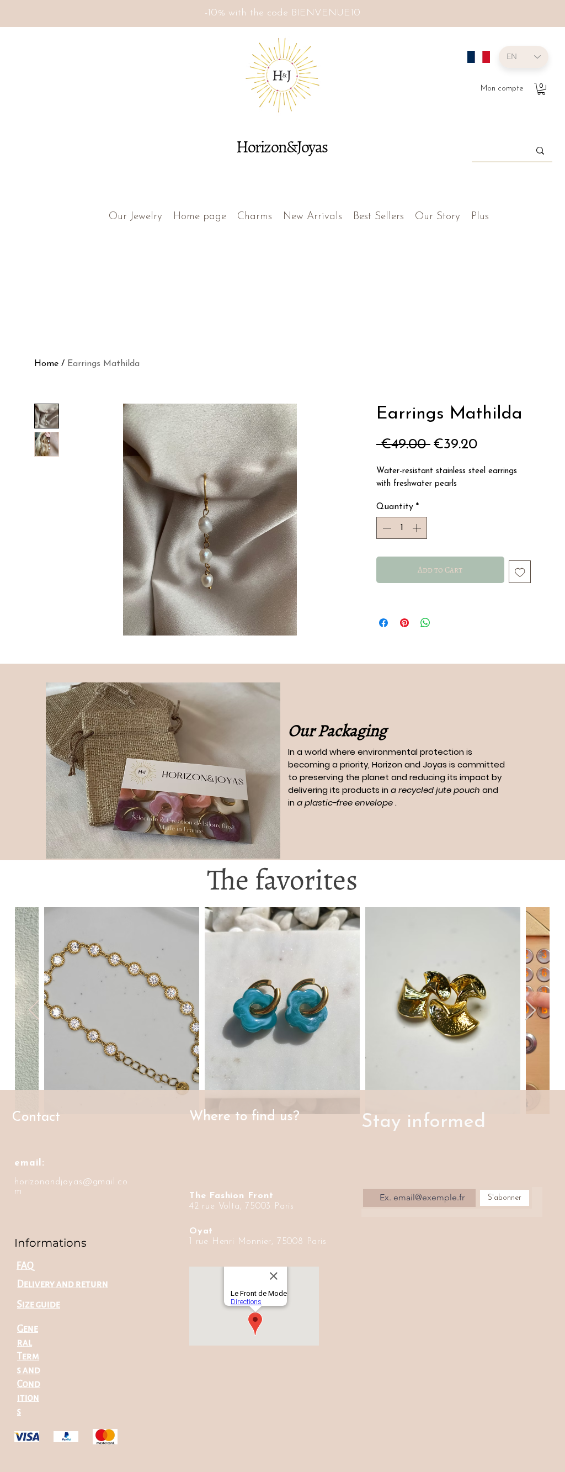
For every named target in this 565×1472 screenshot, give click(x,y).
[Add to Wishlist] (520, 571)
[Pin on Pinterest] (404, 622)
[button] (541, 89)
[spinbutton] (401, 527)
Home (46, 363)
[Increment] (417, 527)
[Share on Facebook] (383, 622)
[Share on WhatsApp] (425, 622)
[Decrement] (385, 527)
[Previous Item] (34, 1010)
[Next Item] (530, 1010)
